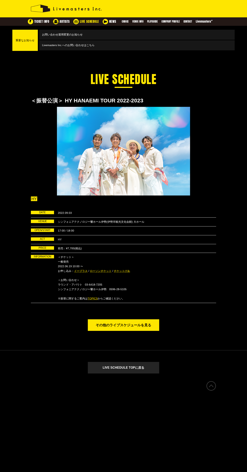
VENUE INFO (138, 21)
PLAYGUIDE (152, 21)
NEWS (112, 21)
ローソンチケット (101, 270)
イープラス (81, 270)
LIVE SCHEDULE (89, 21)
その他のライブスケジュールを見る (123, 325)
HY (34, 199)
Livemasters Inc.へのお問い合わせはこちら (68, 45)
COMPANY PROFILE (171, 21)
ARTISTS (65, 21)
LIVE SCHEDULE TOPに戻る (123, 367)
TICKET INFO (41, 21)
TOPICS (93, 298)
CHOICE (125, 21)
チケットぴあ (122, 270)
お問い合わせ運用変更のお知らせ (62, 34)
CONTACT (188, 21)
